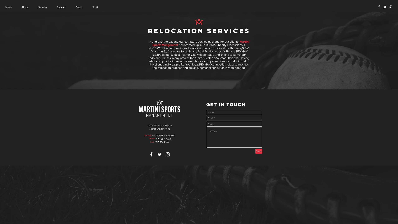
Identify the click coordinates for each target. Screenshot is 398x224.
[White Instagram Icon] (168, 154)
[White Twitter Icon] (385, 7)
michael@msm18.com (163, 135)
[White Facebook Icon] (379, 7)
